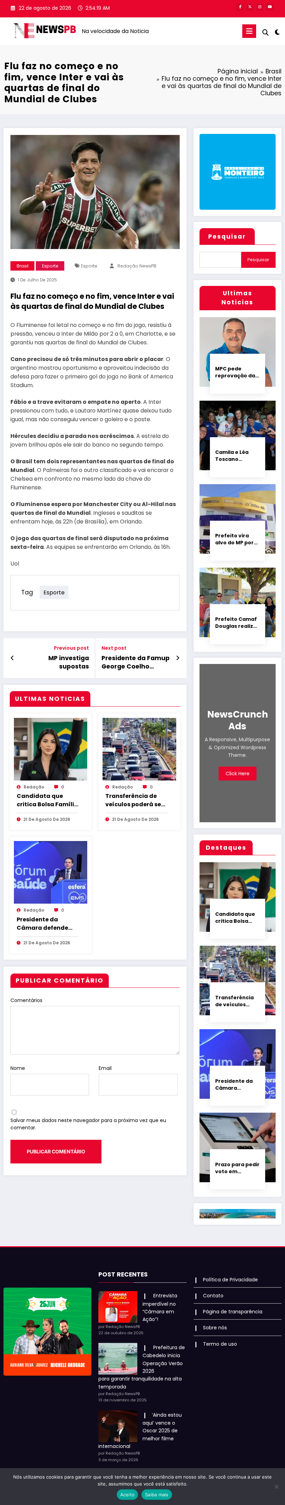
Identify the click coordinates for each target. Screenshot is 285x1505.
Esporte (50, 266)
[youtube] (270, 7)
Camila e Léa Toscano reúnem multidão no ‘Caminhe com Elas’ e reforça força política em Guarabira (234, 456)
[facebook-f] (240, 7)
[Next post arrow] (178, 658)
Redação (34, 787)
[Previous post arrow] (12, 658)
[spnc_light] (277, 32)
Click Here (238, 773)
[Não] (276, 1486)
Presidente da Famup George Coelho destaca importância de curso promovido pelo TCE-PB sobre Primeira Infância (135, 662)
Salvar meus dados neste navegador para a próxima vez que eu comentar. (88, 1124)
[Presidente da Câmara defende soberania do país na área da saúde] (51, 871)
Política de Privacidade (230, 1279)
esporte (89, 266)
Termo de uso (220, 1343)
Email (105, 1068)
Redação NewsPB (136, 266)
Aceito (127, 1494)
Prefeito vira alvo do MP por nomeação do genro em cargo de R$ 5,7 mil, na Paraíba (236, 539)
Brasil (22, 266)
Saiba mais (157, 1494)
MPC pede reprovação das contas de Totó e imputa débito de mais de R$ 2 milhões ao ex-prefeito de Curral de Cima (236, 372)
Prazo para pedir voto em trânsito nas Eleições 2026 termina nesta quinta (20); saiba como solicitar (237, 1168)
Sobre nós (215, 1327)
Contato (213, 1295)
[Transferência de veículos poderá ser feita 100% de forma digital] (139, 748)
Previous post (71, 648)
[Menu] (249, 31)
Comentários (26, 1000)
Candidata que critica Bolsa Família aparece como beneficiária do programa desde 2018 (47, 800)
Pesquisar (227, 236)
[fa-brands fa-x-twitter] (250, 7)
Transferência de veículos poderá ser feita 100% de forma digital (134, 800)
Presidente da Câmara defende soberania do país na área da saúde (44, 923)
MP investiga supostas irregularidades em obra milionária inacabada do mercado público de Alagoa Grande (57, 662)
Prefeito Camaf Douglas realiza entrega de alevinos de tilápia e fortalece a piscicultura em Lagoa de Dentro (237, 623)
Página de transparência (232, 1311)
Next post (114, 648)
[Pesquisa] (265, 32)
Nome (17, 1068)
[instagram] (259, 7)
